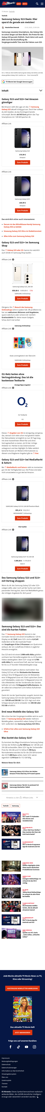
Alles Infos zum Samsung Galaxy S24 (19, 236)
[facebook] (10, 1047)
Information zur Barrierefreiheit (13, 1071)
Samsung (15, 806)
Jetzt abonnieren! (22, 1032)
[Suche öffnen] (37, 4)
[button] (22, 90)
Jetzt (18, 4)
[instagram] (34, 1047)
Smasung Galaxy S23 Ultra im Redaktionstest (22, 231)
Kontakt (4, 1087)
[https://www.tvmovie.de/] (9, 4)
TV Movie (5, 11)
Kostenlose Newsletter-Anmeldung (22, 988)
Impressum (6, 1058)
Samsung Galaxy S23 (16, 634)
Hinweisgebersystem (9, 1074)
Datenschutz (6, 1064)
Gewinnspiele (6, 1080)
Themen (5, 1083)
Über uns (5, 1077)
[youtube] (26, 1047)
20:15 (25, 4)
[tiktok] (18, 1047)
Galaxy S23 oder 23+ (15, 250)
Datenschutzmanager (9, 1068)
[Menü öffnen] (42, 4)
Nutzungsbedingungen (10, 1061)
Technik (12, 11)
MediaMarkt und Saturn (17, 467)
